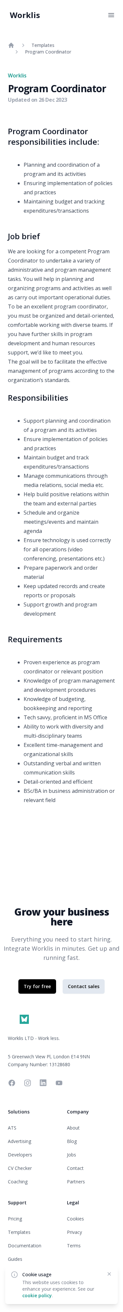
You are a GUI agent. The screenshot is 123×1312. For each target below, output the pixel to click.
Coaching (18, 1181)
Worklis (25, 15)
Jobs (71, 1155)
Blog (72, 1141)
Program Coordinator (48, 52)
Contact (75, 1168)
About (73, 1128)
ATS (12, 1128)
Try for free (37, 986)
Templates (42, 45)
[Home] (11, 45)
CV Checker (20, 1168)
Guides (15, 1259)
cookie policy (37, 1295)
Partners (76, 1181)
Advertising (19, 1141)
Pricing (15, 1219)
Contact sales (83, 986)
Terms (74, 1245)
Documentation (24, 1245)
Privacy (74, 1232)
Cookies (75, 1219)
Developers (20, 1155)
